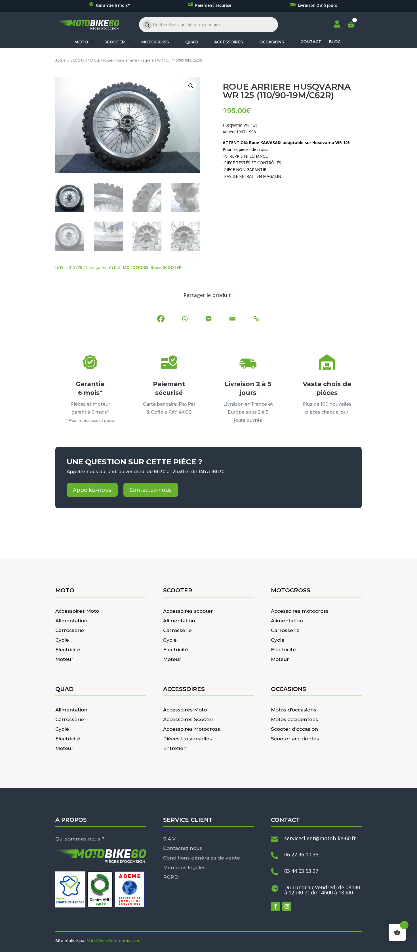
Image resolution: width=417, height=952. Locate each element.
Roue (107, 60)
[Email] (232, 319)
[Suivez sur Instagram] (286, 906)
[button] (191, 86)
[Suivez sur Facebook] (275, 906)
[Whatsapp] (184, 319)
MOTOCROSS (135, 267)
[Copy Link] (256, 319)
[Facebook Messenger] (208, 319)
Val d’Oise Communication (114, 940)
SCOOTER (78, 60)
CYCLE (95, 60)
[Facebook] (160, 319)
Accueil (61, 60)
